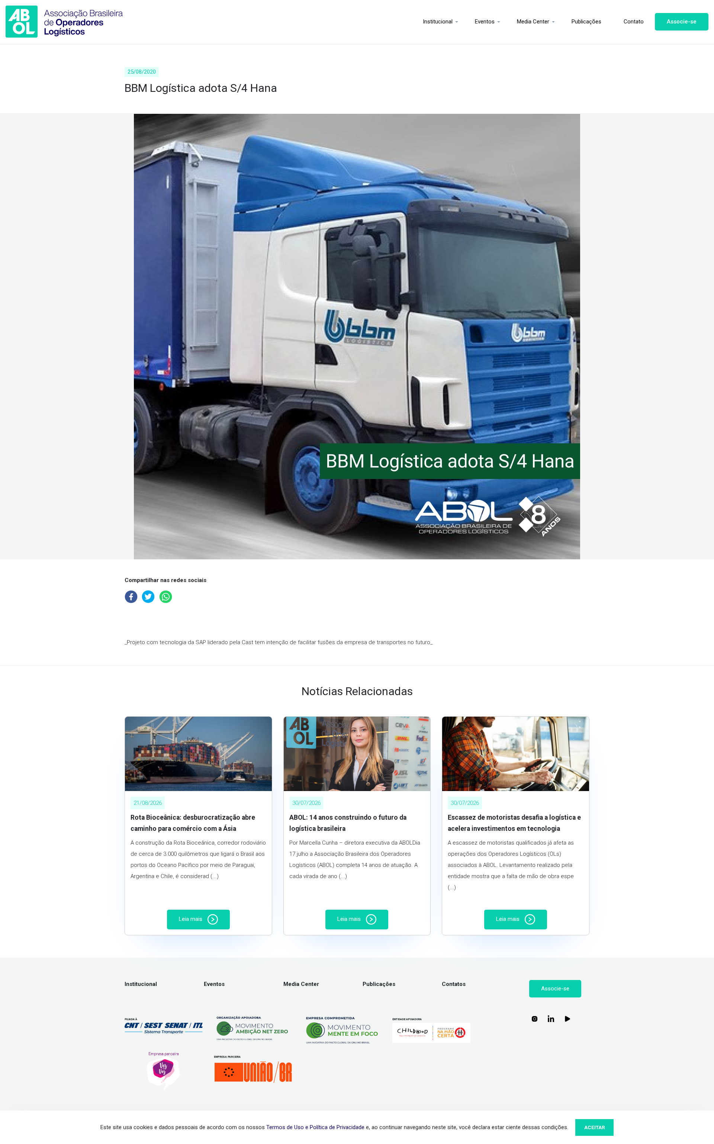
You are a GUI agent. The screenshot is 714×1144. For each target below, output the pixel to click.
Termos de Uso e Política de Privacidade (315, 1127)
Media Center (533, 21)
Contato (634, 21)
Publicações (586, 21)
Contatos (454, 984)
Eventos (485, 21)
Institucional (438, 21)
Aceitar (594, 1127)
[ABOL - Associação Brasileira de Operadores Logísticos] (64, 22)
